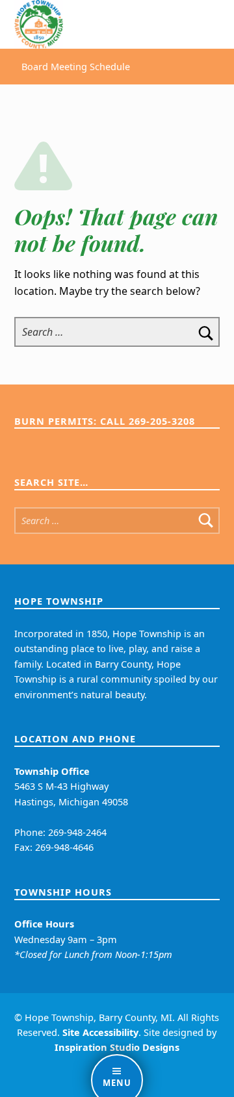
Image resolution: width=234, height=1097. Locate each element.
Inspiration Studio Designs (117, 1047)
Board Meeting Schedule (75, 66)
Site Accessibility (100, 1032)
